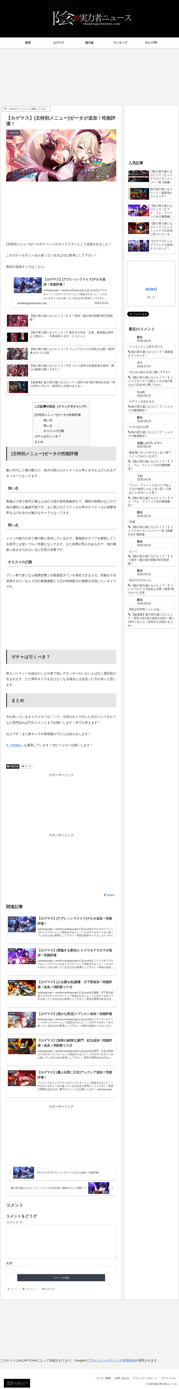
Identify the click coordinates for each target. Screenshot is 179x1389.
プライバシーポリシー (103, 1360)
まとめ (38, 441)
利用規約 (128, 1360)
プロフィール (168, 1378)
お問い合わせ (121, 1378)
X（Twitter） (15, 745)
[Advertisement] (89, 75)
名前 (9, 1263)
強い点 (47, 420)
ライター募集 (103, 1378)
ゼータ (28, 766)
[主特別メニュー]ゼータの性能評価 (57, 415)
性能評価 (14, 766)
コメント (14, 1222)
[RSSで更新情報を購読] (153, 297)
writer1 (151, 289)
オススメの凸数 (53, 431)
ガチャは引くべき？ (47, 436)
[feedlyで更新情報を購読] (148, 297)
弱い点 (47, 425)
